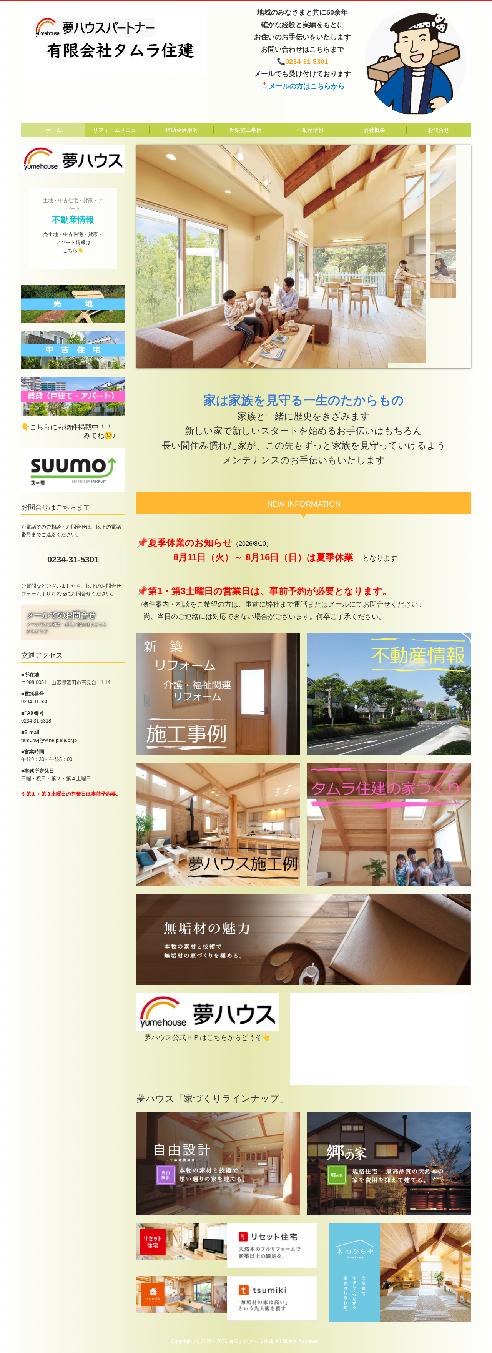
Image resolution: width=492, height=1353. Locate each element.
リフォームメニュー (117, 130)
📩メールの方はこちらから (302, 86)
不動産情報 (310, 130)
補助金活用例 (181, 130)
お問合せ (438, 130)
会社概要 (374, 130)
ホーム (53, 130)
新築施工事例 (245, 130)
